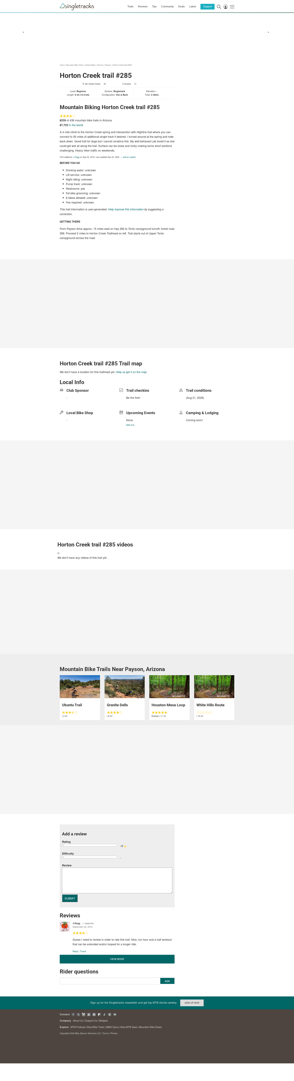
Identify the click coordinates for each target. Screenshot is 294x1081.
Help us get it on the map (131, 372)
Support (207, 6)
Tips (154, 6)
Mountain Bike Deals (150, 1027)
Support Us (91, 1020)
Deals (181, 6)
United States (90, 65)
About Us (78, 1020)
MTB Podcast (78, 1027)
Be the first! (133, 398)
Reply (75, 951)
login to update (193, 402)
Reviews (142, 6)
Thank (83, 951)
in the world (76, 125)
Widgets (103, 1020)
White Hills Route (210, 705)
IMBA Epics (112, 1027)
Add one (130, 424)
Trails (130, 6)
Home (62, 65)
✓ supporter (88, 923)
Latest (192, 6)
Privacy (113, 1033)
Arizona (100, 65)
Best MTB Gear (129, 1027)
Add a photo (112, 84)
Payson (108, 65)
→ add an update (128, 157)
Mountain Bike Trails (74, 65)
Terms (105, 1033)
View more (117, 959)
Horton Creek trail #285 (122, 65)
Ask (167, 981)
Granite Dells (117, 705)
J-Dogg (76, 157)
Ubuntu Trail (72, 705)
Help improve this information (126, 209)
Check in (141, 84)
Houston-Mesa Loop (168, 705)
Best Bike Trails (95, 1027)
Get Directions (92, 84)
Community (167, 6)
